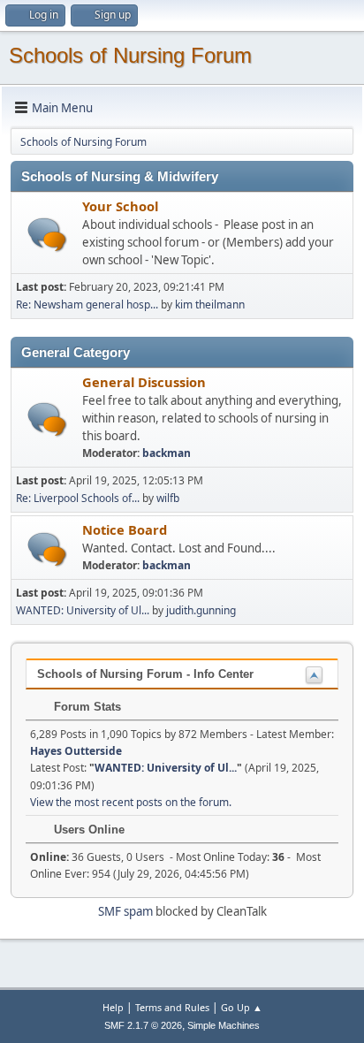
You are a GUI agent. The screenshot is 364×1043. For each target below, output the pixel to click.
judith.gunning (201, 610)
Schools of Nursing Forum (130, 55)
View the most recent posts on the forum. (130, 802)
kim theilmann (210, 304)
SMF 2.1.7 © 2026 (143, 1025)
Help (113, 1007)
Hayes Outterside (76, 750)
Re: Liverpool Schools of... (78, 498)
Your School (120, 206)
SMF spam (125, 911)
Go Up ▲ (241, 1007)
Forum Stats (85, 706)
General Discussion (144, 382)
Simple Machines (223, 1025)
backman (166, 453)
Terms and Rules (172, 1007)
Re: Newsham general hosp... (87, 304)
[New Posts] (47, 235)
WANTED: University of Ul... (82, 610)
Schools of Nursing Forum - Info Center (145, 674)
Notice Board (124, 529)
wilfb (167, 498)
